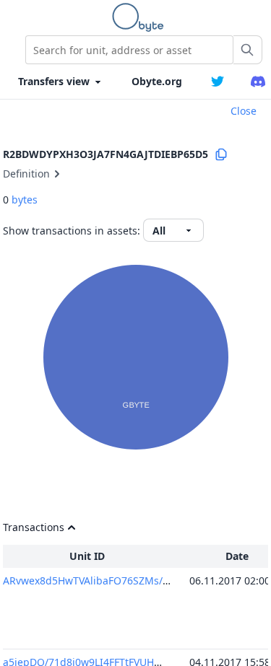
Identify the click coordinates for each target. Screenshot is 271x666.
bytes (25, 199)
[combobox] (129, 49)
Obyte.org (157, 81)
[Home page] (141, 17)
